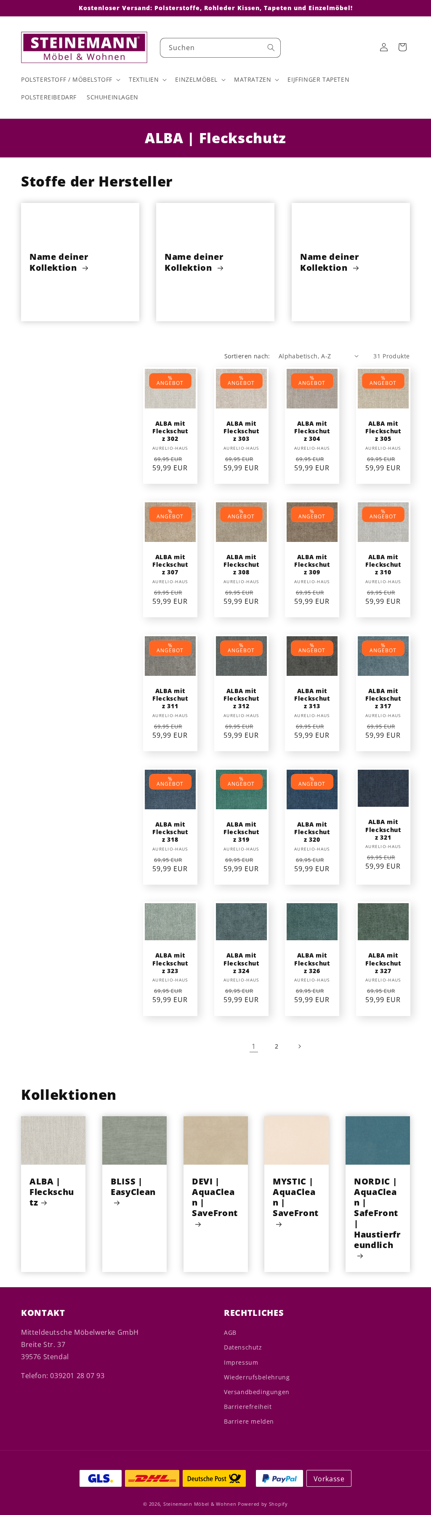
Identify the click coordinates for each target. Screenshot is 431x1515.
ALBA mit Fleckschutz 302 (170, 431)
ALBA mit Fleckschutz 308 (241, 564)
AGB (230, 1332)
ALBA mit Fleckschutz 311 (170, 698)
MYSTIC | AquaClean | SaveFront (296, 1197)
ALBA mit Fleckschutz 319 (241, 832)
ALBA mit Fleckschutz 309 (312, 564)
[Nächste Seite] (299, 1046)
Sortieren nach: (247, 356)
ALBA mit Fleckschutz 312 (241, 698)
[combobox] (220, 47)
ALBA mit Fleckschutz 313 (312, 698)
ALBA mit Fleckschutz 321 (383, 829)
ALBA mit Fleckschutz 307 (170, 564)
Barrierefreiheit (248, 1407)
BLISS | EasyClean (133, 1187)
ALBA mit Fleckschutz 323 (170, 963)
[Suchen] (271, 47)
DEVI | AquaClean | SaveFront (215, 1197)
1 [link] (254, 1046)
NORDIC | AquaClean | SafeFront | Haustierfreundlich (377, 1213)
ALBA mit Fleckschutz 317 (383, 698)
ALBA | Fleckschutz (51, 1192)
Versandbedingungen (257, 1392)
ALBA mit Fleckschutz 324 (241, 963)
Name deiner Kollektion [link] (58, 261)
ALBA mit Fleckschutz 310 (383, 564)
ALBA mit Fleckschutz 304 (312, 431)
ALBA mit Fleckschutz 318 (170, 832)
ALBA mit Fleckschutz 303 (241, 431)
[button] (70, 79)
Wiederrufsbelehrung (257, 1377)
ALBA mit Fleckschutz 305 (383, 431)
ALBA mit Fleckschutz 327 (383, 963)
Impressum (241, 1362)
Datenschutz (243, 1347)
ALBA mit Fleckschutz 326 (312, 963)
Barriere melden (249, 1421)
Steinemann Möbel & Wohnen (200, 1504)
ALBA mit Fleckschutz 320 (312, 832)
